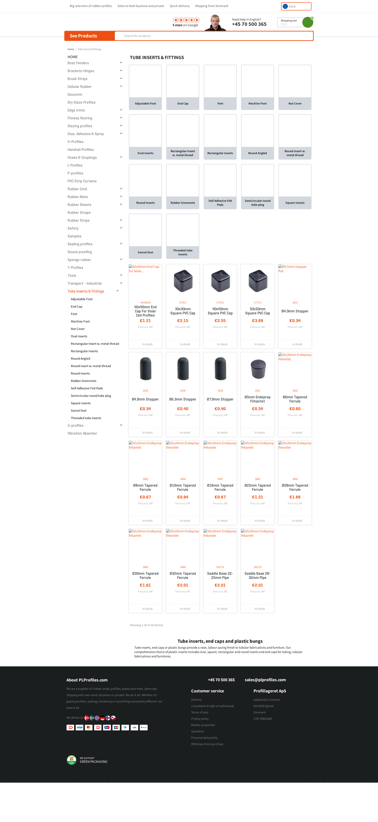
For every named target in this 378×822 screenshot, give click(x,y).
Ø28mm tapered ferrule (295, 487)
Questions (197, 731)
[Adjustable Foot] (145, 81)
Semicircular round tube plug (91, 396)
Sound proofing (80, 252)
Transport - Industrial (85, 283)
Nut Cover (78, 329)
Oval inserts (79, 336)
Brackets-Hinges (81, 71)
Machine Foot (80, 321)
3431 (257, 390)
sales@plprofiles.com (265, 680)
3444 (183, 567)
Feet (74, 314)
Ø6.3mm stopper (182, 399)
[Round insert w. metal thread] (295, 130)
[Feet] (220, 81)
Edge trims (76, 110)
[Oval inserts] (145, 130)
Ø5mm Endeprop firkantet (258, 399)
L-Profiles (75, 165)
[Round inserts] (145, 180)
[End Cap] (183, 81)
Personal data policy (204, 738)
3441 (257, 479)
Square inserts (81, 403)
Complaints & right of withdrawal (212, 706)
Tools (72, 275)
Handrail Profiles (81, 149)
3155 (145, 390)
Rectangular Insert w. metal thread (95, 343)
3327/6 (257, 567)
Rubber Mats (78, 197)
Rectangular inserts (84, 351)
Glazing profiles (80, 126)
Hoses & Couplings (82, 157)
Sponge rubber (79, 260)
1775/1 (183, 302)
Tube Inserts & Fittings (86, 291)
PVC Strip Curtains (82, 181)
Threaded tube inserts (86, 418)
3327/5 (220, 567)
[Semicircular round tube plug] (258, 180)
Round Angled (80, 358)
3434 (183, 479)
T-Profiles (75, 267)
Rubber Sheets (79, 204)
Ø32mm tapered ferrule (183, 575)
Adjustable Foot (82, 299)
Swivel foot (78, 410)
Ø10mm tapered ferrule (183, 487)
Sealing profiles (80, 244)
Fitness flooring (80, 118)
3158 (220, 390)
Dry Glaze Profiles (81, 102)
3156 (183, 390)
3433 (145, 479)
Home (73, 56)
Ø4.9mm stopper (145, 399)
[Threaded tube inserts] (183, 230)
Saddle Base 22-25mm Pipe (220, 575)
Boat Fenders (78, 63)
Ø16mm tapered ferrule (220, 487)
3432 (295, 390)
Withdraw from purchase (207, 744)
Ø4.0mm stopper (295, 311)
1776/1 (220, 302)
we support (87, 758)
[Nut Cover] (295, 81)
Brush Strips (77, 79)
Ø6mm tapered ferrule (295, 399)
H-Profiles (75, 141)
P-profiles (75, 173)
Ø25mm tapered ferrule (258, 487)
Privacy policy (199, 719)
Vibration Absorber (82, 433)
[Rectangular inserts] (220, 130)
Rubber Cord (77, 189)
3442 (295, 479)
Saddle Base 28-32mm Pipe (258, 575)
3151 (295, 302)
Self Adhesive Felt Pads (87, 388)
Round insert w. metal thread (91, 366)
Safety (73, 228)
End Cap (76, 306)
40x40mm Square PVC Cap (220, 311)
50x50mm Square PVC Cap (257, 311)
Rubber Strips (78, 220)
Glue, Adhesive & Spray (86, 134)
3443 (145, 567)
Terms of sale (199, 712)
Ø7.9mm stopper (220, 399)
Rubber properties (203, 725)
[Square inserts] (295, 180)
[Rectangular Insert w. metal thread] (183, 130)
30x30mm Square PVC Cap (182, 311)
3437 (220, 479)
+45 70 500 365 (249, 23)
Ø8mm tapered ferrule (145, 487)
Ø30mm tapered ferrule (145, 575)
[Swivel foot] (145, 230)
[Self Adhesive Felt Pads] (220, 180)
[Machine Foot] (258, 81)
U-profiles (75, 425)
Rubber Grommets (83, 381)
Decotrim (75, 94)
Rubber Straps (79, 212)
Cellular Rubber (80, 86)
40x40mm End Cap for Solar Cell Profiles (145, 311)
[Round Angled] (258, 130)
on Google (185, 25)
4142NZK (145, 302)
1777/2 (257, 302)
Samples (74, 236)
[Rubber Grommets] (183, 180)
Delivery (196, 700)
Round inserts (80, 373)
